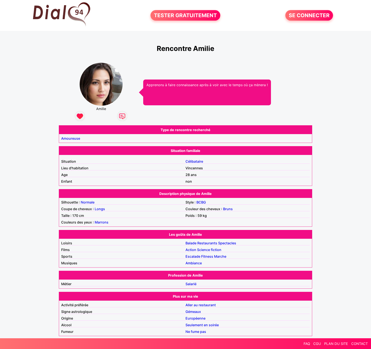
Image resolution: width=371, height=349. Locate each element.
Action (191, 250)
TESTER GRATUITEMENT (185, 15)
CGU (317, 343)
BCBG (201, 202)
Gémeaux (193, 311)
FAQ (307, 343)
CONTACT (359, 343)
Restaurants (207, 243)
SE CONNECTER (309, 15)
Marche (220, 256)
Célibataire (194, 161)
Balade (191, 243)
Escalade (193, 256)
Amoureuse (70, 138)
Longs (100, 209)
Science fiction (209, 250)
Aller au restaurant (201, 305)
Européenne (195, 318)
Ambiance (194, 263)
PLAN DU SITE (336, 343)
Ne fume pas (196, 331)
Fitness (207, 256)
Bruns (228, 209)
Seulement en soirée (202, 325)
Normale (87, 202)
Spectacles (227, 243)
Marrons (101, 222)
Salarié (191, 284)
